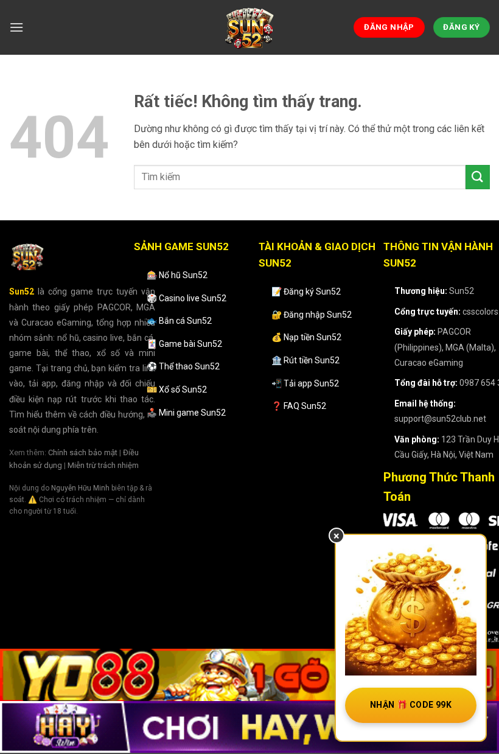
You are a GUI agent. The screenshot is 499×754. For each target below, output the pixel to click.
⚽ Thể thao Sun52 (183, 366)
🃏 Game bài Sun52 (184, 344)
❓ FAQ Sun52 (298, 406)
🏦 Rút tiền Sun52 (305, 360)
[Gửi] (478, 177)
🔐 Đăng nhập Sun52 (311, 314)
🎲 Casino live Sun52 (186, 298)
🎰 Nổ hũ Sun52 (177, 275)
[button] (16, 27)
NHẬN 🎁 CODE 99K (411, 705)
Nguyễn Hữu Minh (80, 488)
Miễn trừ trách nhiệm (103, 465)
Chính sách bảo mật (82, 452)
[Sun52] (249, 27)
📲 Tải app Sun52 (305, 383)
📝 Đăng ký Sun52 (306, 291)
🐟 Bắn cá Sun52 (179, 321)
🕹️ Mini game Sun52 (186, 412)
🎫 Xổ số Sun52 (177, 389)
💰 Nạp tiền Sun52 (306, 337)
